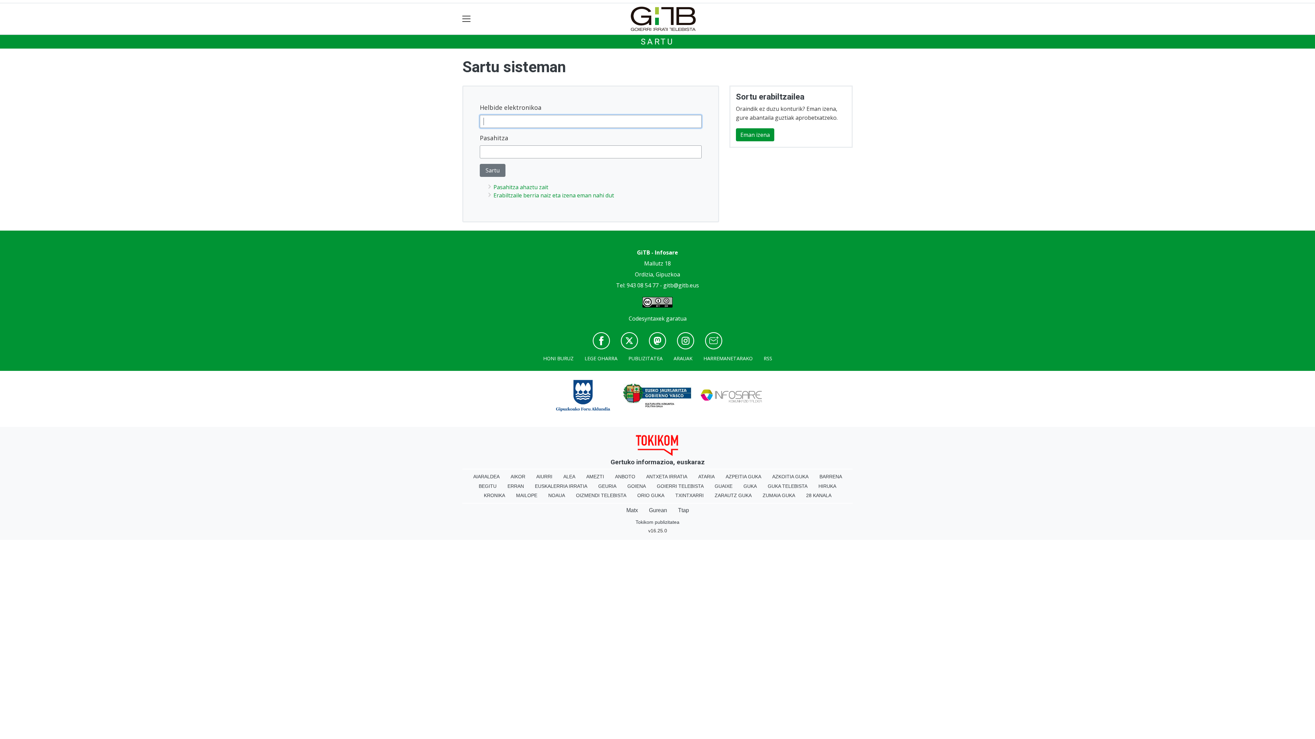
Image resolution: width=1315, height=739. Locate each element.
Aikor (518, 476)
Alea (569, 476)
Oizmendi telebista (601, 495)
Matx (632, 510)
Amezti (595, 476)
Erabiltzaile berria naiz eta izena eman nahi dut (553, 195)
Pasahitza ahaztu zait (520, 187)
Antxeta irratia (666, 476)
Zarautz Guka (733, 495)
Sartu (657, 42)
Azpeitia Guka (743, 476)
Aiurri (544, 476)
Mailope (526, 495)
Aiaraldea (486, 476)
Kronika (494, 495)
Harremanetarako (728, 358)
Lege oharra (601, 358)
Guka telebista (787, 486)
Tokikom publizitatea (657, 522)
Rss (768, 358)
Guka (750, 486)
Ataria (706, 476)
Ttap (683, 510)
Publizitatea (645, 358)
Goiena (636, 486)
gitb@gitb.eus (681, 285)
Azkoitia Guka (790, 476)
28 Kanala (818, 495)
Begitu (488, 486)
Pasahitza (494, 138)
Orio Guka (650, 495)
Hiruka (827, 486)
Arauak (683, 358)
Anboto (625, 476)
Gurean (658, 510)
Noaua (556, 495)
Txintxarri (689, 495)
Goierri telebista (680, 486)
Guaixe (723, 486)
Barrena (830, 476)
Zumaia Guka (779, 495)
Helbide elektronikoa (510, 107)
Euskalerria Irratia (561, 486)
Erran (516, 486)
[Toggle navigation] (466, 19)
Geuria (607, 486)
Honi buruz (558, 358)
